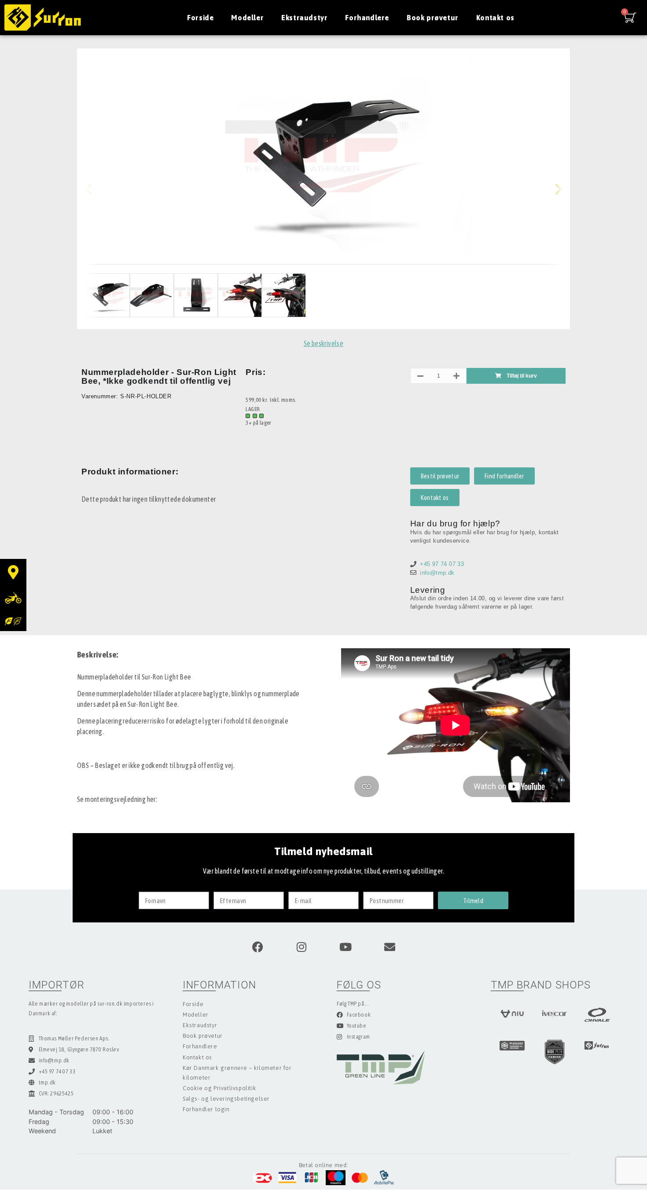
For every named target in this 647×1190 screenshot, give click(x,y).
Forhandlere (367, 18)
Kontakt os (495, 18)
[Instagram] (301, 947)
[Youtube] (346, 947)
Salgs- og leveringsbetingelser (226, 1098)
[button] (95, 189)
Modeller (247, 18)
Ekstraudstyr (304, 18)
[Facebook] (257, 947)
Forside (200, 18)
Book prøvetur (433, 18)
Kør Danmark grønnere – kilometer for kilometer (237, 1073)
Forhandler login (206, 1109)
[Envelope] (390, 947)
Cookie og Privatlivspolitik (219, 1088)
